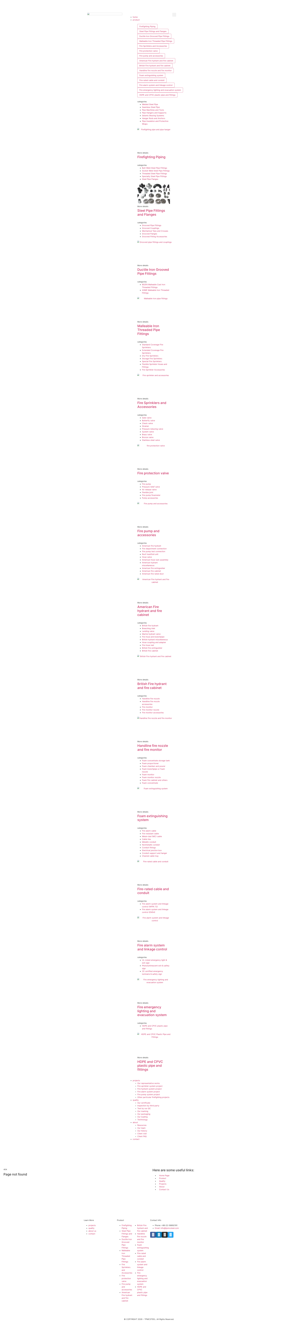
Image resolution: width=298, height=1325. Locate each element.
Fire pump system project (148, 1094)
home (135, 17)
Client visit (142, 1133)
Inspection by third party (148, 1105)
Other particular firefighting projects (153, 1097)
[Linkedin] (159, 1235)
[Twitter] (170, 1235)
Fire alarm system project (148, 1091)
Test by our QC (144, 1108)
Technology (142, 1119)
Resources (141, 1125)
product (136, 20)
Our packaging (143, 1114)
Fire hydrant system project (149, 1089)
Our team (141, 1128)
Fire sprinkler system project (150, 1086)
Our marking (142, 1111)
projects (136, 1080)
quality (136, 1100)
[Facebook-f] (153, 1235)
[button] (149, 14)
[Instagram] (165, 1235)
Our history (142, 1131)
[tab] (147, 26)
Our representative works (148, 1083)
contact (136, 1139)
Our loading (142, 1117)
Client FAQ (142, 1136)
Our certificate (143, 1103)
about (135, 1122)
